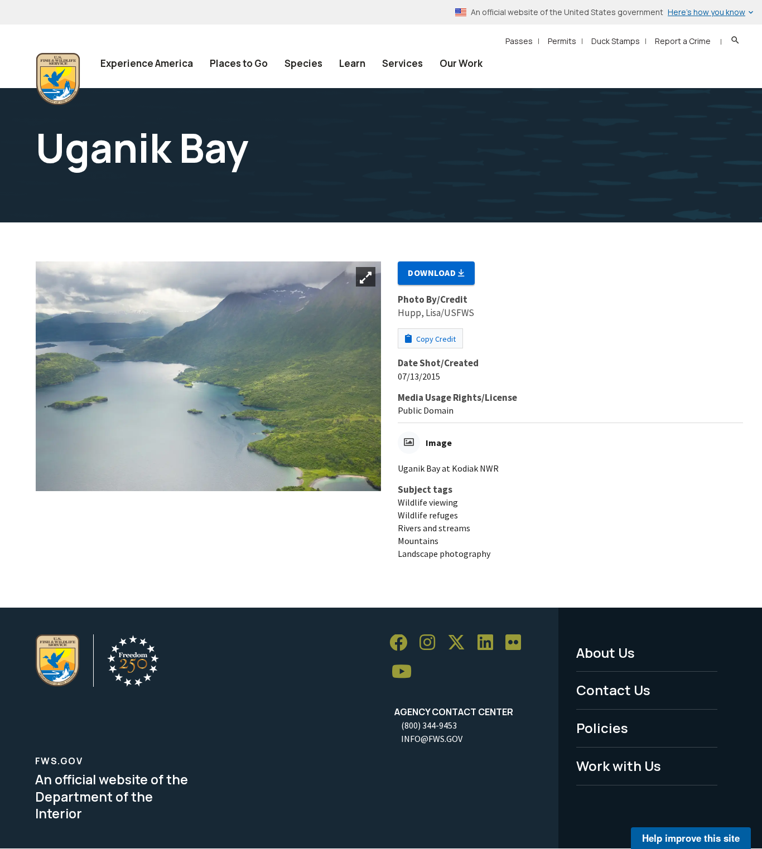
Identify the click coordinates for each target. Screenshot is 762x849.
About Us (605, 652)
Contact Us (613, 690)
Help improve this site (691, 838)
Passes (519, 41)
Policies (602, 728)
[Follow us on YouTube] (405, 671)
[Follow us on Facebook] (402, 643)
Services (402, 63)
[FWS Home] (58, 79)
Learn (352, 63)
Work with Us (618, 765)
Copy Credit (435, 339)
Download (433, 272)
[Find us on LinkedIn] (489, 643)
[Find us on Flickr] (517, 643)
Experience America (146, 63)
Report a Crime (683, 41)
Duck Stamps (615, 41)
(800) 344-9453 (429, 725)
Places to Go (239, 63)
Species (303, 63)
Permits (562, 41)
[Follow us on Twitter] (460, 643)
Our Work (461, 63)
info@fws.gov (431, 738)
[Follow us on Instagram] (431, 643)
